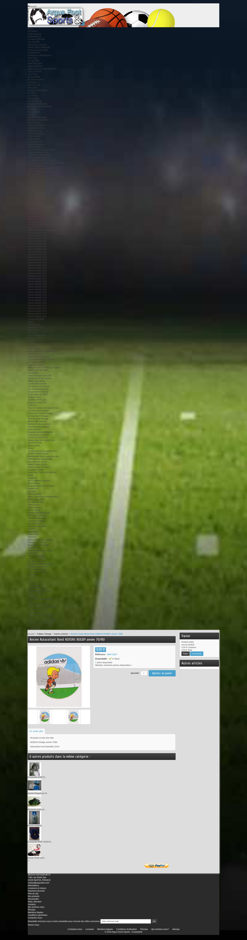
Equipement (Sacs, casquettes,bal (43, 456)
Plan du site (33, 893)
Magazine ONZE (35, 341)
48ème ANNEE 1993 (37, 268)
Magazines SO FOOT (37, 402)
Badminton (33, 532)
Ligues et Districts (36, 365)
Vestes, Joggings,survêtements (42, 607)
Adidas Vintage (35, 494)
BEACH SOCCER (36, 327)
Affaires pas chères (36, 381)
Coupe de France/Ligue (38, 357)
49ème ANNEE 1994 (37, 271)
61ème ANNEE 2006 (37, 276)
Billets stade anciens (37, 421)
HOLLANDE (33, 211)
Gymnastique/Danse (37, 569)
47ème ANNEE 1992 (37, 265)
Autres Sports (34, 510)
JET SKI (31, 561)
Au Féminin (33, 346)
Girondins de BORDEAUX (39, 55)
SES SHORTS (34, 174)
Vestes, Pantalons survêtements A (43, 497)
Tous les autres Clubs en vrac (41, 149)
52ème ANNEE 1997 (37, 295)
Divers (31, 601)
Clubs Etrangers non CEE (39, 375)
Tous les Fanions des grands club (43, 408)
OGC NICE (33, 58)
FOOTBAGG (33, 628)
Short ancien (33, 505)
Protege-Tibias (34, 397)
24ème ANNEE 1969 (37, 311)
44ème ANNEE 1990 (37, 284)
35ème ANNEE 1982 (37, 303)
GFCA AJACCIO (35, 131)
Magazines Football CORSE (40, 168)
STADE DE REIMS (36, 125)
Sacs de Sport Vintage (38, 419)
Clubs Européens (36, 133)
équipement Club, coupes (39, 378)
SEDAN (31, 115)
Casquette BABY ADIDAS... (40, 842)
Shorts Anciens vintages (39, 427)
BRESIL (31, 201)
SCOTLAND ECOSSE (38, 222)
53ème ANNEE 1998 (37, 287)
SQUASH (32, 537)
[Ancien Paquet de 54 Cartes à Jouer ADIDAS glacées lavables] (34, 785)
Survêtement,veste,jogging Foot (42, 451)
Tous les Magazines (37, 335)
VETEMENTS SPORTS (38, 604)
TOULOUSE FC (35, 71)
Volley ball (32, 577)
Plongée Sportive (36, 556)
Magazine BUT (34, 338)
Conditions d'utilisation (126, 929)
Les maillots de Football (38, 386)
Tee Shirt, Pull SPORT (38, 610)
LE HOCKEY (33, 548)
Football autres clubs (37, 117)
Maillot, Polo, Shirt (36, 499)
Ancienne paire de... (37, 809)
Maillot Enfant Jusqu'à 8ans (40, 459)
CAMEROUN (34, 209)
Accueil (31, 634)
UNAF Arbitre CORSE (37, 176)
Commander (197, 654)
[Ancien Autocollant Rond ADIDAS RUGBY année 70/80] (44, 717)
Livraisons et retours (37, 888)
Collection (32, 405)
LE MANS (32, 109)
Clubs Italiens (34, 136)
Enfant (31, 448)
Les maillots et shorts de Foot (41, 359)
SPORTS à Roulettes (37, 588)
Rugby (31, 475)
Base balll (32, 575)
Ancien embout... (35, 825)
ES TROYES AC (35, 101)
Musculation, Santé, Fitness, (40, 599)
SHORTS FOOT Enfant (38, 454)
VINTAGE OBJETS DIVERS (40, 626)
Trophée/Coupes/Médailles (40, 179)
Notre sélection (35, 901)
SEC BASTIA (33, 42)
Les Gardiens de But (37, 384)
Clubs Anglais (34, 139)
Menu (30, 28)
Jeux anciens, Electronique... (41, 623)
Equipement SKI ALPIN (38, 545)
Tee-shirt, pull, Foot (36, 166)
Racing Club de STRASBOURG (42, 69)
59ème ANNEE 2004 (37, 273)
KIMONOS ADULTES (37, 518)
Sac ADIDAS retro (36, 502)
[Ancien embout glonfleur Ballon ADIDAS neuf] (34, 817)
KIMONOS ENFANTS (37, 515)
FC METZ (32, 93)
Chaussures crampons (38, 392)
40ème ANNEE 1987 (37, 238)
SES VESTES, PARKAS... (39, 158)
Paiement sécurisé (36, 891)
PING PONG (33, 534)
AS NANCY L (34, 82)
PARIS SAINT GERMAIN (39, 47)
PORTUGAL (33, 214)
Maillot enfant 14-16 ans (39, 467)
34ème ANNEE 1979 (37, 260)
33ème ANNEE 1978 (37, 257)
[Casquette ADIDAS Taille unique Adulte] (34, 769)
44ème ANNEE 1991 (37, 262)
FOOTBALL (33, 31)
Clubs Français (35, 34)
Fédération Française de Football (43, 351)
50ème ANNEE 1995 (37, 292)
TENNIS (31, 529)
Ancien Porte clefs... (37, 858)
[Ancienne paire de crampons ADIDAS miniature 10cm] (34, 801)
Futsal (30, 322)
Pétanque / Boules (36, 593)
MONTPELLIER (35, 63)
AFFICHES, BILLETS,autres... (41, 171)
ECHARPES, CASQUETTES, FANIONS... (46, 163)
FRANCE (32, 190)
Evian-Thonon (34, 123)
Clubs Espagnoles (36, 144)
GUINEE (31, 228)
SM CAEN (32, 88)
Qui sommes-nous (36, 907)
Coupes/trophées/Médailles (40, 432)
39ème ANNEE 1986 (37, 249)
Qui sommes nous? (160, 929)
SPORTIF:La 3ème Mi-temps (41, 618)
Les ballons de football (38, 410)
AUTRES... (32, 332)
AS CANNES (33, 98)
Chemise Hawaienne (37, 567)
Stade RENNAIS (35, 66)
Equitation (32, 596)
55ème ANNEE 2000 (37, 316)
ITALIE (31, 203)
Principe (31, 910)
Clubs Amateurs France (38, 435)
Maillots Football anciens (39, 424)
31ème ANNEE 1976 (37, 306)
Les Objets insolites (37, 362)
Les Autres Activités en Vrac (40, 564)
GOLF (30, 580)
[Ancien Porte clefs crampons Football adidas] (34, 850)
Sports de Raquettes (37, 526)
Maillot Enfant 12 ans (37, 464)
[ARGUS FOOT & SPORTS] (60, 16)
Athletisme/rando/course (39, 591)
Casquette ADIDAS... (37, 777)
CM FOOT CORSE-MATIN (39, 155)
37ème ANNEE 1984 (37, 233)
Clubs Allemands (35, 141)
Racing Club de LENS (38, 50)
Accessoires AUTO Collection (41, 486)
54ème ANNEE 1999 (37, 297)
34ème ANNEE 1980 (37, 244)
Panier (185, 636)
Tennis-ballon (34, 324)
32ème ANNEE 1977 (37, 254)
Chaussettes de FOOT (38, 394)
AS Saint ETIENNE (36, 39)
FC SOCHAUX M (35, 80)
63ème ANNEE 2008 (37, 281)
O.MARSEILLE (34, 36)
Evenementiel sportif (37, 612)
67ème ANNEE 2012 (37, 300)
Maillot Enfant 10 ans (37, 462)
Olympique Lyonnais (37, 45)
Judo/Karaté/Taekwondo (39, 513)
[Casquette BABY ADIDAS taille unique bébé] (34, 833)
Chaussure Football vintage (40, 413)
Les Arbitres (33, 373)
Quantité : (135, 673)
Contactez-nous (35, 918)
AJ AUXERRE (34, 77)
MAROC (31, 219)
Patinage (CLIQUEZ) (37, 542)
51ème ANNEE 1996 (37, 289)
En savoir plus (36, 731)
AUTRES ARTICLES (37, 400)
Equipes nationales (36, 187)
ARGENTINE (33, 195)
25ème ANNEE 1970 (37, 314)
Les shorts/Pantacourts (38, 389)
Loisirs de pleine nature (38, 572)
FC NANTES (33, 61)
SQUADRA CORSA (36, 182)
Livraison (90, 929)
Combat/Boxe (34, 585)
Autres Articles (34, 429)
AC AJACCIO (34, 85)
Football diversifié (36, 319)
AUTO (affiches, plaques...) (40, 480)
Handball (32, 491)
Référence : (100, 654)
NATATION (32, 553)
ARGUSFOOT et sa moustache (42, 620)
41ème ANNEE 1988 (37, 241)
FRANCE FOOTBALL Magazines (43, 230)
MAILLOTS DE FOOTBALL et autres (44, 367)
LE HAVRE (33, 96)
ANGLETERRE (35, 206)
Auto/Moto (32, 478)
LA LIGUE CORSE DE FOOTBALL (43, 160)
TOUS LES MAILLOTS (38, 184)
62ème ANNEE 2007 (37, 279)
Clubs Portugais (35, 147)
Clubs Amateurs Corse (38, 152)
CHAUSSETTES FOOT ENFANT (42, 472)
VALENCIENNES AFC (38, 104)
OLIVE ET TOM (35, 443)
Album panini (34, 445)
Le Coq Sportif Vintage (38, 416)
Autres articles (34, 507)
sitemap (175, 929)
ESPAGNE (32, 193)
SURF (30, 558)
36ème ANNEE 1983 (37, 236)
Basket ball (33, 488)
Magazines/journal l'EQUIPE (41, 615)
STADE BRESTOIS (36, 128)
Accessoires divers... (37, 521)
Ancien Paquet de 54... (38, 793)
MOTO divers (34, 483)
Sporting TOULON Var (38, 90)
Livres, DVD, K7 (35, 354)
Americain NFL (34, 349)
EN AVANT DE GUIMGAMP (40, 106)
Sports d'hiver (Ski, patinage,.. (41, 540)
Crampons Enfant (36, 470)
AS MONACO (34, 53)
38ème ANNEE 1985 (37, 252)
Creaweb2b (137, 932)
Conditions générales (37, 915)
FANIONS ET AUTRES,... (39, 370)
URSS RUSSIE (35, 217)
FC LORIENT (34, 112)
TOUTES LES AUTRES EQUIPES (43, 225)
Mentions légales (35, 912)
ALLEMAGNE (34, 198)
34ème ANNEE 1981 (37, 246)
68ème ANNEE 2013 (37, 308)
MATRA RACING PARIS (38, 120)
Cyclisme (32, 583)
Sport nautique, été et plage (40, 550)
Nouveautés (33, 899)
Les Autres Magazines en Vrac (41, 343)
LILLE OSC (33, 74)
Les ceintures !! (35, 523)
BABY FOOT (33, 330)
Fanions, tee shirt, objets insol (41, 440)
